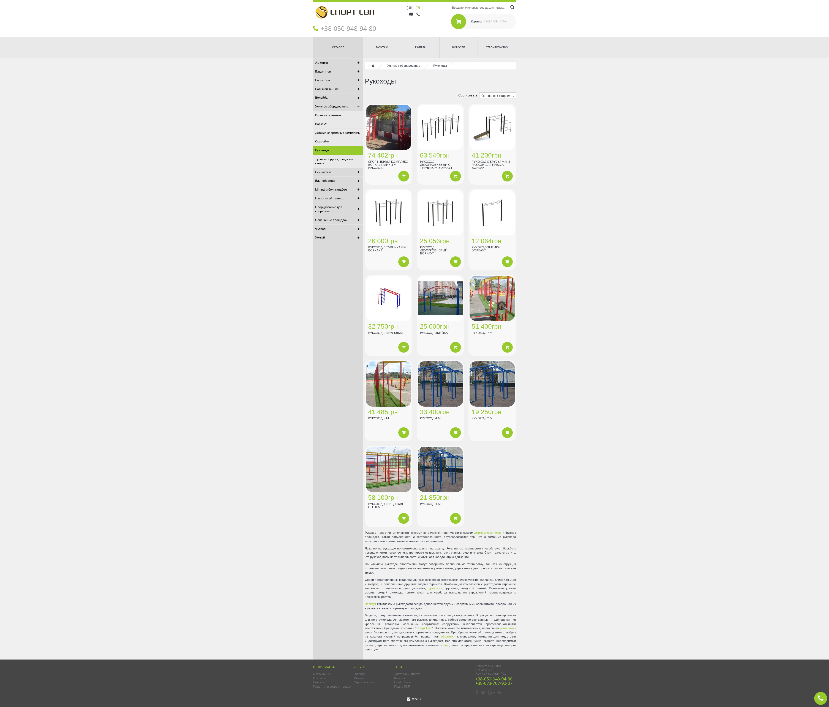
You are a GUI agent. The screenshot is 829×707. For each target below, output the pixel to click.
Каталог (338, 47)
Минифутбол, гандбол (331, 189)
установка (507, 628)
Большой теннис (327, 89)
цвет (446, 645)
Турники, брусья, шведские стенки (334, 161)
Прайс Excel (402, 682)
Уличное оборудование (331, 106)
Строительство (497, 47)
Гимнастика (323, 172)
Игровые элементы (328, 115)
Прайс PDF (402, 686)
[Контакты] (418, 14)
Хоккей (320, 237)
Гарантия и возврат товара (332, 686)
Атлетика (321, 62)
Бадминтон (323, 71)
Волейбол (322, 97)
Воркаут (320, 124)
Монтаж (382, 47)
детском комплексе (488, 532)
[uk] (410, 8)
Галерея (420, 47)
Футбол (320, 228)
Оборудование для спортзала (328, 209)
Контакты (319, 678)
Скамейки (322, 141)
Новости (458, 47)
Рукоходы (322, 150)
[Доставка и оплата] (410, 14)
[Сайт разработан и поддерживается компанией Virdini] (414, 699)
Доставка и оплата (407, 673)
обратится (448, 636)
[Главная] (345, 22)
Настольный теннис (329, 198)
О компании (321, 673)
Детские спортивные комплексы (337, 132)
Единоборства (325, 180)
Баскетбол (322, 80)
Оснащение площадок (331, 220)
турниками (434, 588)
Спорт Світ (424, 628)
